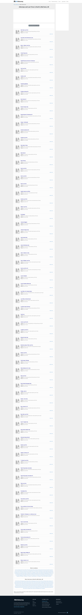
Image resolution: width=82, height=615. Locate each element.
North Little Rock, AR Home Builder (33, 587)
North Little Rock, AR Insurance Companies (38, 582)
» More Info (51, 41)
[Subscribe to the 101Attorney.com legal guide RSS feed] (67, 612)
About (67, 1)
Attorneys (17, 4)
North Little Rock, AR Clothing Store (27, 584)
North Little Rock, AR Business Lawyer (25, 585)
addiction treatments (48, 576)
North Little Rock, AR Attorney (49, 582)
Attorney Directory (54, 1)
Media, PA (50, 575)
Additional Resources (59, 602)
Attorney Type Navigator (45, 602)
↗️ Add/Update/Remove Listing (34, 25)
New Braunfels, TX (34, 576)
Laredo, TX (30, 576)
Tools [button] (59, 1)
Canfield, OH (34, 575)
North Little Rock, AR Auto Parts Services (30, 583)
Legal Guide (64, 1)
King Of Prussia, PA (40, 575)
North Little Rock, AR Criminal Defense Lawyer (37, 585)
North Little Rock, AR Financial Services (22, 586)
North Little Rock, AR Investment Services (38, 584)
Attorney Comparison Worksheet (46, 607)
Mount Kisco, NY (30, 575)
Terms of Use (19, 613)
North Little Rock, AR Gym (24, 587)
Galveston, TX (26, 576)
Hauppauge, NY (21, 575)
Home (50, 1)
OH (36, 575)
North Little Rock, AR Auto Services (27, 582)
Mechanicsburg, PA (46, 575)
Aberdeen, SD (18, 576)
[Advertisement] (34, 16)
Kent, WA (43, 576)
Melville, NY (25, 575)
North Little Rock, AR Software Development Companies (36, 586)
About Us (34, 604)
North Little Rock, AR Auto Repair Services (42, 583)
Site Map (57, 604)
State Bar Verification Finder (46, 604)
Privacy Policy (15, 613)
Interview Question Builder (45, 605)
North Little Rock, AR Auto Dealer (19, 583)
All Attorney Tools (44, 601)
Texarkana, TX (40, 576)
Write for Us (34, 605)
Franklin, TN (22, 576)
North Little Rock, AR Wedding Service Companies (38, 588)
